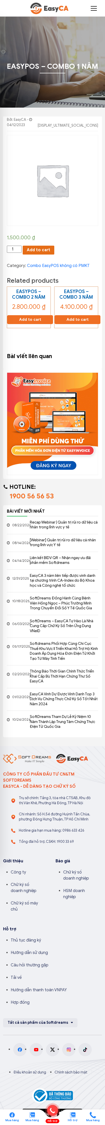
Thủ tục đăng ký (26, 940)
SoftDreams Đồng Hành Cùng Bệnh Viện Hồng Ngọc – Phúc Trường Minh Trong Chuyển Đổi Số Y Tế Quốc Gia (61, 603)
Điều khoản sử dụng (30, 1072)
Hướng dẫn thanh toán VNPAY (39, 990)
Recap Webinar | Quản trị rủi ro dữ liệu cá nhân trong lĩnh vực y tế (64, 525)
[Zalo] (32, 1114)
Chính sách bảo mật (71, 1072)
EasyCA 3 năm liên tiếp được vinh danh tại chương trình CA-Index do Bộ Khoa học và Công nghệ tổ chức (62, 580)
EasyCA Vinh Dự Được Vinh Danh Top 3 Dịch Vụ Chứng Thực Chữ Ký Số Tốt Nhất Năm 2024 (64, 699)
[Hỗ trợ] (93, 1114)
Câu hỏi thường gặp (29, 965)
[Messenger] (12, 1114)
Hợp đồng (20, 1002)
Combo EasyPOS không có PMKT (58, 265)
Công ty (18, 872)
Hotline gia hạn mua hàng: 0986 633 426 (51, 830)
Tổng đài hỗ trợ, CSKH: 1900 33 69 (46, 841)
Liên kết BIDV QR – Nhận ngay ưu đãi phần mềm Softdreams (60, 560)
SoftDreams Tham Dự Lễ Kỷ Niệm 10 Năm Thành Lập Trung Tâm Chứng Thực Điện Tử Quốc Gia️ (62, 721)
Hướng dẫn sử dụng (29, 952)
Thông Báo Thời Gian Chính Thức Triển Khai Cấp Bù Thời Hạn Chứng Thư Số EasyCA (62, 676)
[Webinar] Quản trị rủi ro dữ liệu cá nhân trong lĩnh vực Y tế (63, 542)
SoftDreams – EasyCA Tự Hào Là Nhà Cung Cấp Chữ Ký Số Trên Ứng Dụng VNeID (61, 626)
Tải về (16, 977)
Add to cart (38, 250)
